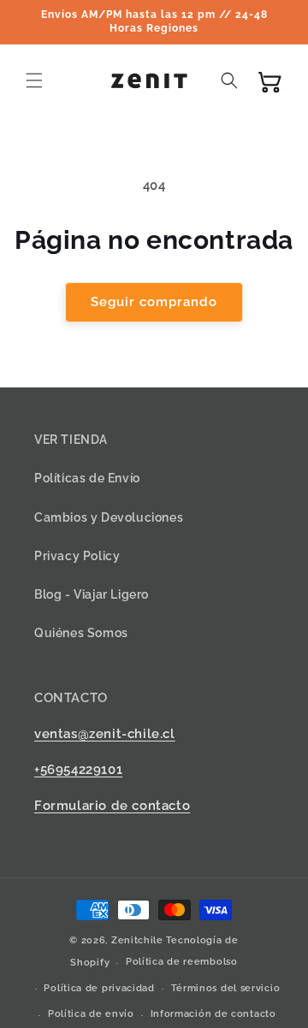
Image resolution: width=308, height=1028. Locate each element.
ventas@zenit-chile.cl (104, 733)
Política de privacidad (99, 988)
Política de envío (91, 1013)
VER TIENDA (71, 439)
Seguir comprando (154, 302)
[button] (34, 80)
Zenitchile (137, 940)
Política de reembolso (182, 961)
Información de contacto (213, 1013)
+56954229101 (78, 769)
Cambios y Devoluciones (108, 517)
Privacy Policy (77, 556)
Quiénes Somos (81, 633)
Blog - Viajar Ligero (91, 594)
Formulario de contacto (112, 805)
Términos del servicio (226, 988)
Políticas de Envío (87, 478)
